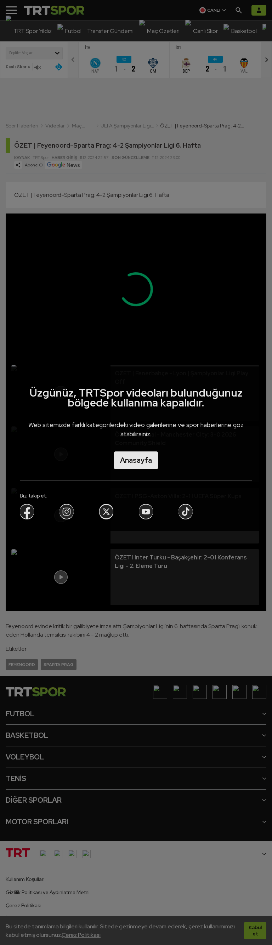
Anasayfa (136, 460)
